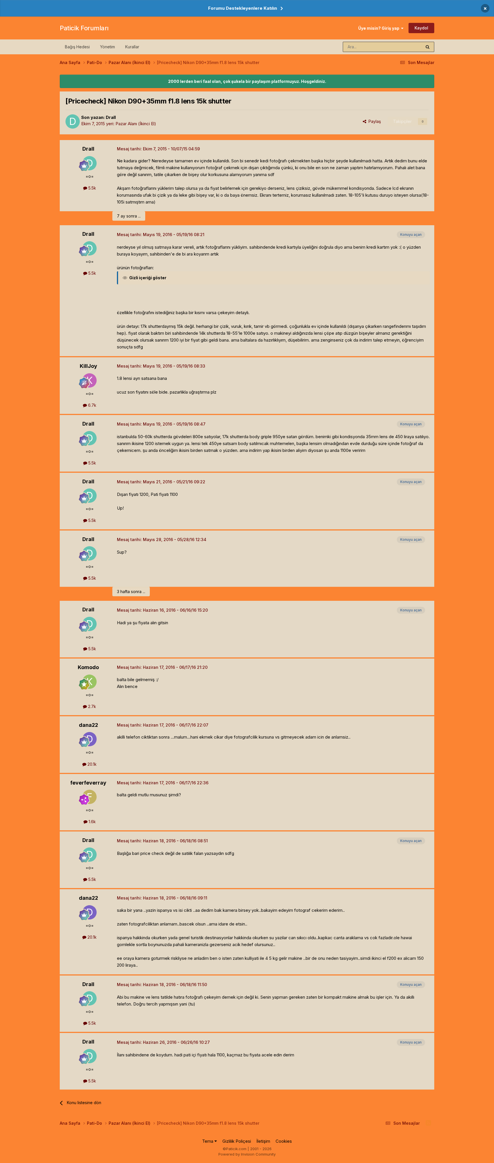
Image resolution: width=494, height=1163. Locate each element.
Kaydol (421, 27)
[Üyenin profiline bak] (72, 121)
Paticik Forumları (84, 28)
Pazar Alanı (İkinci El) (135, 123)
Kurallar (132, 46)
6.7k (91, 405)
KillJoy (88, 366)
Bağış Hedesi (77, 46)
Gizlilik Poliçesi (236, 1141)
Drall (111, 117)
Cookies (284, 1141)
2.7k (91, 706)
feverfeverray (88, 783)
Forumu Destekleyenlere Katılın (242, 8)
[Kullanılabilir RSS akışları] (428, 1123)
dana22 (88, 725)
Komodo (88, 667)
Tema (208, 1141)
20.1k (91, 764)
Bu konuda (404, 47)
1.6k (91, 821)
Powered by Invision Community (247, 1154)
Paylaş (373, 121)
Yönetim (107, 46)
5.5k (91, 187)
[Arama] (427, 47)
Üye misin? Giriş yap (379, 28)
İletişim (263, 1141)
